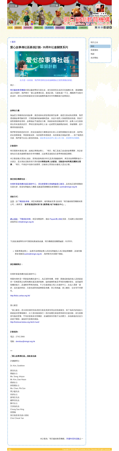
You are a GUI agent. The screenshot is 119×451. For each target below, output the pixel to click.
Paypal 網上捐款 (56, 219)
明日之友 (94, 42)
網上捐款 (14, 219)
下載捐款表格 (23, 201)
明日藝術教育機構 (17, 90)
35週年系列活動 (72, 439)
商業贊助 (94, 50)
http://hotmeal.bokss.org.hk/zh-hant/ (24, 322)
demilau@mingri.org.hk (25, 341)
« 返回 (12, 42)
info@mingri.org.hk (26, 222)
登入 (9, 449)
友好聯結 (94, 58)
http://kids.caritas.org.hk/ (20, 296)
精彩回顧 (60, 28)
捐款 (92, 46)
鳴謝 (92, 54)
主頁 (10, 28)
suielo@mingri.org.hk (68, 187)
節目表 (18, 28)
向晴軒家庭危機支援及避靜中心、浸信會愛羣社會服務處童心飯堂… (38, 184)
